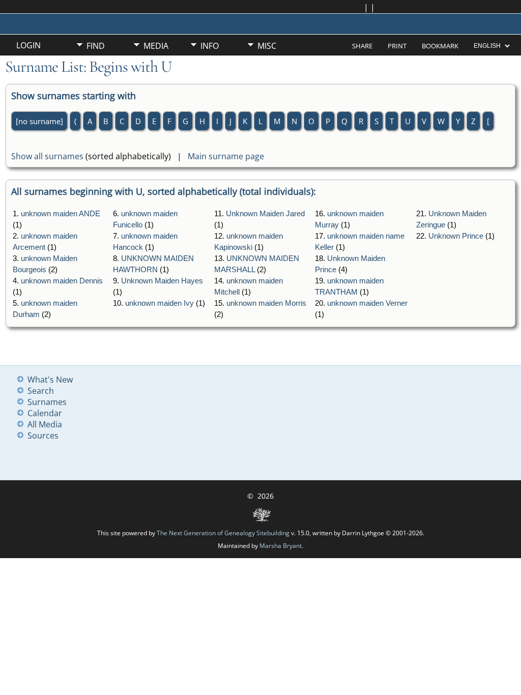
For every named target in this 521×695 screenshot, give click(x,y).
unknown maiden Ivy (159, 303)
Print (397, 45)
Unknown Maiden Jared (265, 214)
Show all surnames (47, 156)
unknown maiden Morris (266, 303)
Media (155, 45)
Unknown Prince (455, 236)
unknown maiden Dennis (62, 281)
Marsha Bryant (280, 545)
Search (40, 390)
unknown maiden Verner (367, 303)
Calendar (44, 413)
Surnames (47, 402)
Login (28, 45)
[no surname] (39, 121)
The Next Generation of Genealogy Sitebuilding (223, 533)
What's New (50, 379)
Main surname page (226, 156)
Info (209, 45)
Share (362, 45)
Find (95, 45)
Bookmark (440, 45)
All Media (44, 424)
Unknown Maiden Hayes (162, 281)
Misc (266, 45)
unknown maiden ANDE (60, 214)
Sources (43, 435)
